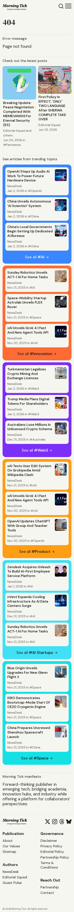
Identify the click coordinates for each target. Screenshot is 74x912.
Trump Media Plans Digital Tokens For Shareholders (28, 401)
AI (33, 287)
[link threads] (61, 821)
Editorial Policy (52, 851)
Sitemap (9, 851)
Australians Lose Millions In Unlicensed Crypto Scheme (29, 426)
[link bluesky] (68, 821)
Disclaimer (48, 840)
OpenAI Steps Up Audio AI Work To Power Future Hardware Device (28, 175)
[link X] (47, 821)
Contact (47, 893)
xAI (35, 343)
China (35, 216)
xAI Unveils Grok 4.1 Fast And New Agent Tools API (27, 330)
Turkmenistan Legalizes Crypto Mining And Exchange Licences (26, 373)
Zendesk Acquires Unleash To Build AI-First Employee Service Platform (29, 571)
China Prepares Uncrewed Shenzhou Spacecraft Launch (28, 732)
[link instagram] (54, 821)
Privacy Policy (51, 846)
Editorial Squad (14, 131)
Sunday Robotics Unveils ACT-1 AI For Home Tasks (27, 274)
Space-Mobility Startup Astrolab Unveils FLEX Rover (26, 302)
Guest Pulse (12, 883)
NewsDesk (14, 186)
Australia (38, 439)
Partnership (49, 887)
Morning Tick (19, 908)
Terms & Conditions (49, 865)
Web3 (35, 389)
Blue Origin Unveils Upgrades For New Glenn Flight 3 (27, 672)
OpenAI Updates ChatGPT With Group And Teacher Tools (28, 525)
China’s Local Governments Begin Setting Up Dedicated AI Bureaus (30, 231)
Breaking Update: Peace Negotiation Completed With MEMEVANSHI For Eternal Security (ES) (18, 114)
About (8, 840)
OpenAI (36, 191)
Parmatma (13, 145)
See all (34, 257)
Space (36, 317)
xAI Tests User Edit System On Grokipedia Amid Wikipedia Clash (29, 470)
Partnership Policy (54, 857)
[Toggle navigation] (68, 6)
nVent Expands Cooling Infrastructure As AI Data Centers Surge (27, 601)
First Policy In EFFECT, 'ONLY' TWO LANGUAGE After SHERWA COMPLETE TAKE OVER (52, 108)
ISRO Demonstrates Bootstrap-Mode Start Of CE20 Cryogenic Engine (28, 702)
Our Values (11, 846)
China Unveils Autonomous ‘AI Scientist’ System (29, 203)
